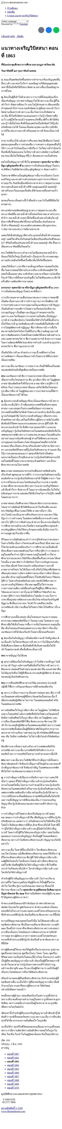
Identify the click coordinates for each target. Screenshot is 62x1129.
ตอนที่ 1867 (13, 1076)
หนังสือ (11, 12)
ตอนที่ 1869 (13, 1084)
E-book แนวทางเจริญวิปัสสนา (22, 15)
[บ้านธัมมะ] (14, 2)
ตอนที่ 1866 (13, 1072)
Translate (23, 24)
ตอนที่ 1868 (13, 1080)
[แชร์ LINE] (56, 30)
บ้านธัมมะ (12, 8)
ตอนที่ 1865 (13, 1069)
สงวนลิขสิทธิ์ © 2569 (12, 1108)
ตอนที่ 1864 (13, 1065)
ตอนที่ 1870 (13, 1088)
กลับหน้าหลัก (8, 36)
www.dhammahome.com (13, 1111)
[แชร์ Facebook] (49, 30)
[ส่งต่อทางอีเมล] (41, 30)
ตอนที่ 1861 (13, 1054)
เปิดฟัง (19, 36)
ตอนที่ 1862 (13, 1057)
